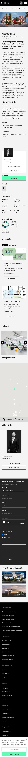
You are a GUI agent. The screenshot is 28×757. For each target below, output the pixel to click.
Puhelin (6, 534)
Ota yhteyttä (11, 279)
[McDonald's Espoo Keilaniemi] (16, 415)
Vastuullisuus (5, 691)
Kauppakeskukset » (7, 665)
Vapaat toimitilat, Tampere (8, 622)
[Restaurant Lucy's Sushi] (21, 411)
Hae (3, 8)
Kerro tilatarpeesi (6, 641)
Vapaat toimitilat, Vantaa (8, 619)
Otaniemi (14, 8)
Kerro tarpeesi (5, 731)
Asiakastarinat (5, 709)
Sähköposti (7, 537)
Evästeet (4, 735)
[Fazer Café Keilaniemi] (16, 412)
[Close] (26, 739)
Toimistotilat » (6, 636)
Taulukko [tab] (13, 245)
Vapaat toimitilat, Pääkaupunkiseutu (11, 626)
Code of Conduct (6, 695)
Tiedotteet (4, 699)
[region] (14, 747)
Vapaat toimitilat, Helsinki (8, 612)
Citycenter (4, 673)
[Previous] (2, 342)
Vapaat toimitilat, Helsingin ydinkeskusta (12, 630)
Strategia (4, 688)
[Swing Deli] (18, 384)
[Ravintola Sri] (14, 415)
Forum (3, 670)
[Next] (25, 342)
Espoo (8, 8)
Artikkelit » (5, 705)
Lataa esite (14, 178)
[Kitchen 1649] (14, 400)
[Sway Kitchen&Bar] (14, 414)
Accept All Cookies (14, 754)
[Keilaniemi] (15, 404)
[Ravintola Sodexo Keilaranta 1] (19, 405)
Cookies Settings (14, 749)
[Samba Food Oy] (11, 380)
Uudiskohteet (5, 644)
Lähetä (10, 559)
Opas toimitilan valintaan (8, 652)
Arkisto (4, 720)
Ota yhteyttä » (6, 727)
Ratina (3, 677)
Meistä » (4, 683)
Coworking (4, 648)
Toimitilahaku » (6, 607)
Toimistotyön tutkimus (7, 659)
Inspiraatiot (5, 713)
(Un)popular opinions (7, 655)
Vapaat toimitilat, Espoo (8, 615)
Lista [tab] (5, 245)
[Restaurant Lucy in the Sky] (20, 413)
